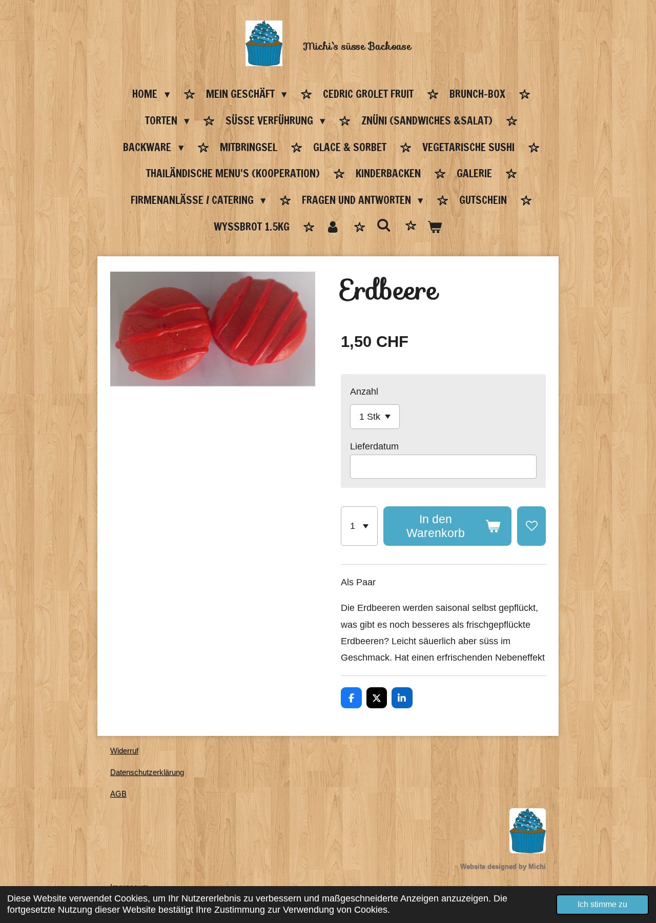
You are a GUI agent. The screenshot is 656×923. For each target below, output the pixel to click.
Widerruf (124, 750)
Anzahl (364, 391)
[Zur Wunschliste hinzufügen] (531, 526)
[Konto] (333, 227)
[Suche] (383, 225)
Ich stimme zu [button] (602, 904)
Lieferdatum (374, 446)
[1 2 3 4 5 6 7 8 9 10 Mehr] (359, 526)
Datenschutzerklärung (147, 772)
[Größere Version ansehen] (527, 830)
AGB (118, 793)
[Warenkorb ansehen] (435, 227)
